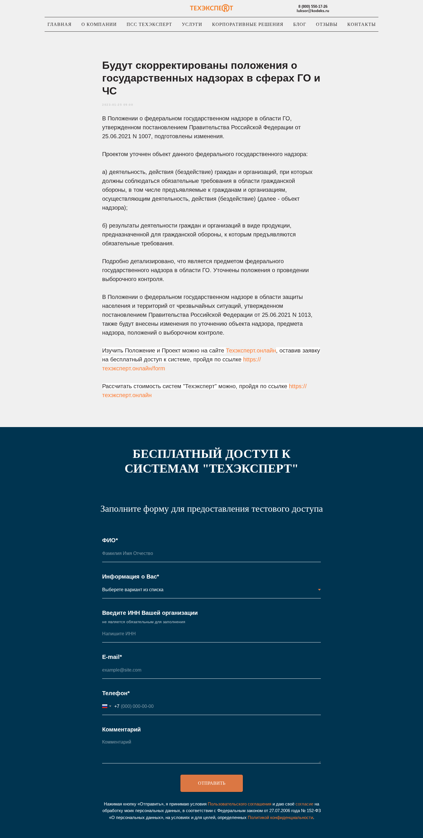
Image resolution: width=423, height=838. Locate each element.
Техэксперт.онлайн (251, 350)
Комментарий (121, 729)
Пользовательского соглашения (239, 803)
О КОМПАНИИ (99, 24)
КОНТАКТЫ (361, 24)
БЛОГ (299, 24)
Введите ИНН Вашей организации (150, 613)
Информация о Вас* (130, 576)
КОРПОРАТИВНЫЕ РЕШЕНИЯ (247, 24)
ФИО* (110, 540)
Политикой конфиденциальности (280, 817)
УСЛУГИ (192, 24)
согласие (304, 803)
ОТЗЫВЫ (327, 24)
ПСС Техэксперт (149, 24)
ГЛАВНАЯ (59, 24)
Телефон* (116, 693)
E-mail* (112, 657)
